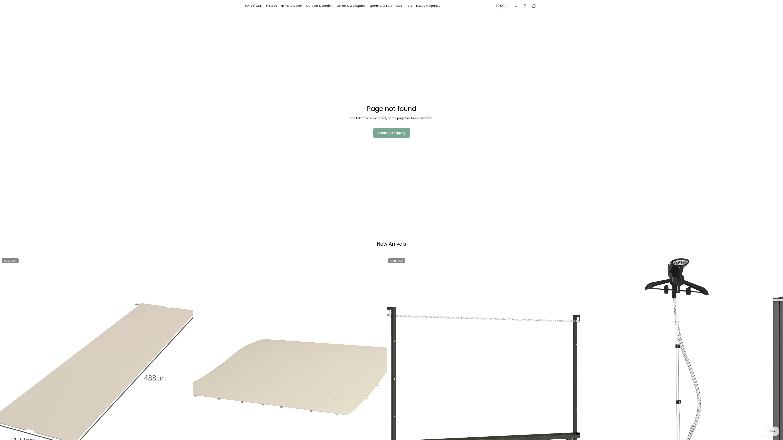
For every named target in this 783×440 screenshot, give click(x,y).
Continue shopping (391, 133)
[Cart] (533, 5)
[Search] (516, 5)
